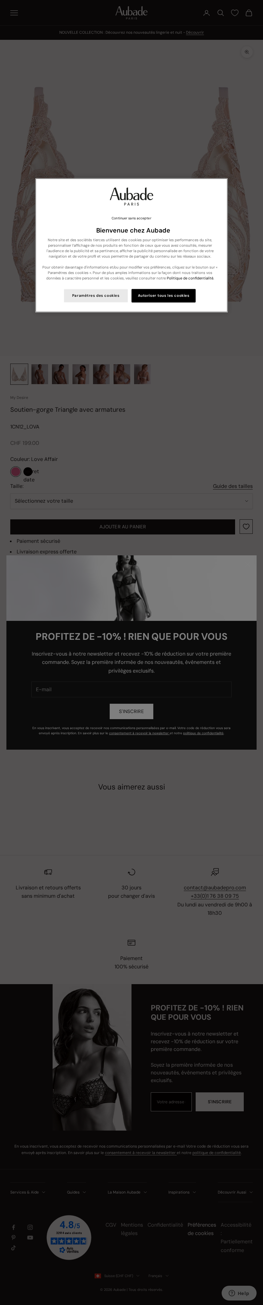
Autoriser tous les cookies (164, 295)
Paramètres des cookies (96, 295)
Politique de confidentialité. (190, 278)
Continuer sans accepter (131, 218)
